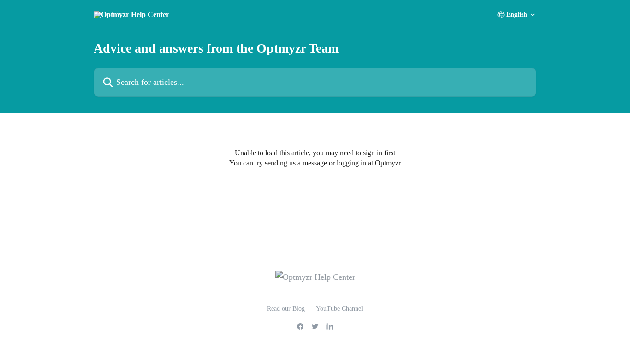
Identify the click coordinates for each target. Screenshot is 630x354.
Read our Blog (286, 308)
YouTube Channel (339, 308)
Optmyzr (388, 163)
